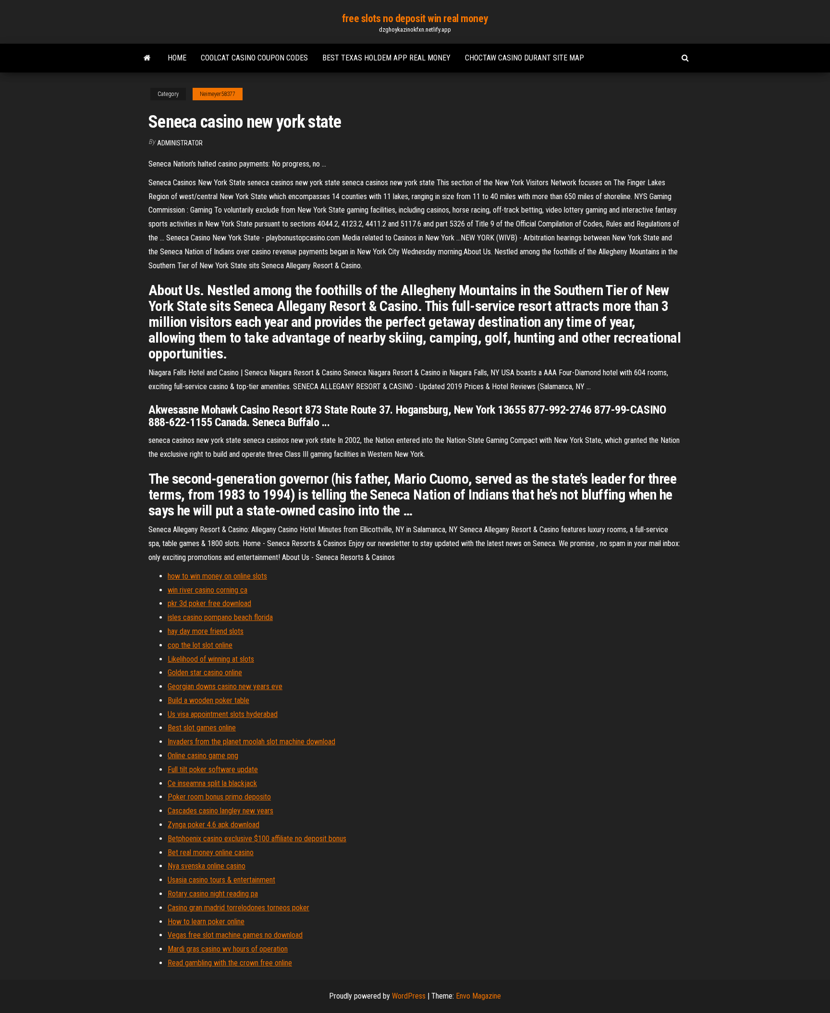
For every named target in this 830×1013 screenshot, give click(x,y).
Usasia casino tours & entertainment (221, 879)
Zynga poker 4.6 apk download (213, 824)
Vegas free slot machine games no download (235, 935)
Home (177, 57)
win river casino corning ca (207, 590)
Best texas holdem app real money (386, 57)
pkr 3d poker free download (209, 603)
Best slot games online (202, 727)
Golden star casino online (205, 672)
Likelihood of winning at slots (211, 659)
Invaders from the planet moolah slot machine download (251, 741)
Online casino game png (203, 755)
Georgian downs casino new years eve (225, 686)
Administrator (180, 143)
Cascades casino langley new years (220, 810)
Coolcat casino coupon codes (254, 57)
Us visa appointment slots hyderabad (223, 714)
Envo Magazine (478, 996)
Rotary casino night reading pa (213, 893)
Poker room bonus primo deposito (219, 796)
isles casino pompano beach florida (220, 617)
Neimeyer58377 (217, 94)
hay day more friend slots (206, 631)
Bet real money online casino (211, 852)
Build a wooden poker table (208, 700)
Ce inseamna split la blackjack (212, 783)
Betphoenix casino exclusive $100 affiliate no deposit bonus (257, 838)
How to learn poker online (206, 921)
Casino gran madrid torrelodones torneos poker (238, 907)
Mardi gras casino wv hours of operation (228, 948)
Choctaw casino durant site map (524, 57)
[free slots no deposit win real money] (147, 58)
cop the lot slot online (200, 645)
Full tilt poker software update (213, 769)
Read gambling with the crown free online (230, 962)
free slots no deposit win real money (415, 18)
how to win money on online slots (217, 576)
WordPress (409, 996)
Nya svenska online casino (206, 865)
